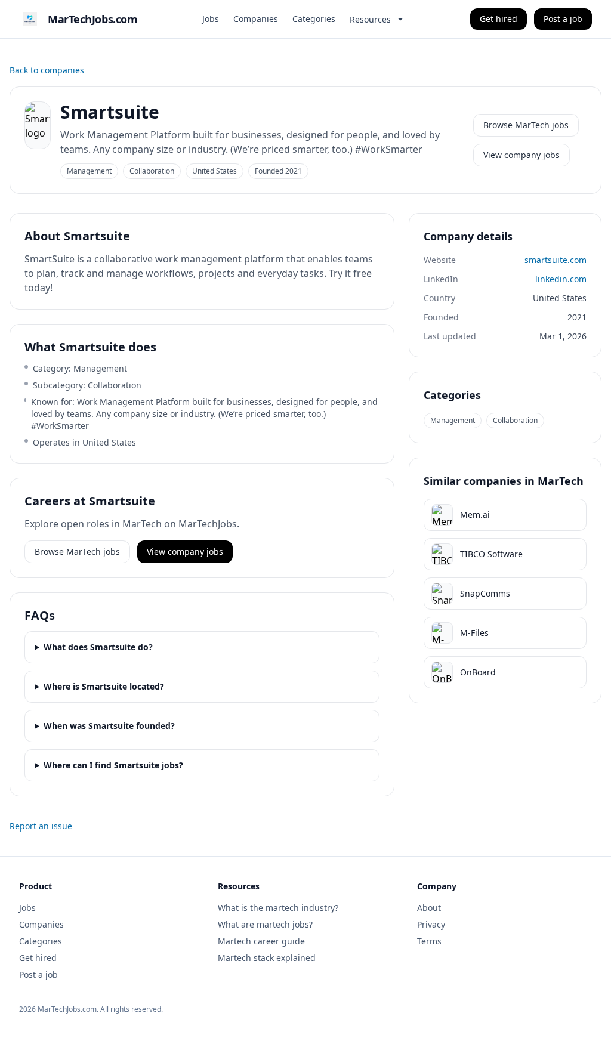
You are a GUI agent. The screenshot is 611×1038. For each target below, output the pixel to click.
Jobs (210, 18)
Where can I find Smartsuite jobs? (113, 765)
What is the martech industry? (278, 907)
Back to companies (47, 70)
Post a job (563, 18)
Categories (313, 18)
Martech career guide (261, 941)
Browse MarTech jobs (526, 125)
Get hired (498, 18)
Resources (370, 19)
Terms (429, 941)
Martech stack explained (267, 957)
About (429, 907)
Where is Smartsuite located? (104, 686)
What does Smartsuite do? (98, 647)
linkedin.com (561, 279)
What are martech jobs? (265, 924)
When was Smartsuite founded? (109, 725)
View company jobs (521, 154)
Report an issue (41, 826)
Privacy (431, 924)
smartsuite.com (555, 259)
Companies (255, 18)
